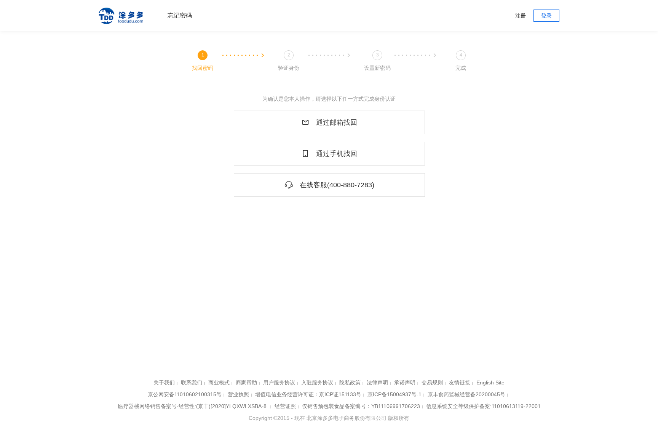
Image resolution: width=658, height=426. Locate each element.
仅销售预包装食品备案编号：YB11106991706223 (361, 406)
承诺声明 (404, 382)
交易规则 (432, 382)
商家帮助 (246, 382)
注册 (520, 16)
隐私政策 (350, 382)
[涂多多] (121, 16)
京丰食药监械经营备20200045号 (466, 394)
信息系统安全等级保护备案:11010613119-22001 (483, 406)
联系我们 (191, 382)
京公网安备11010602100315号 (185, 394)
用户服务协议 (279, 382)
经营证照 (285, 406)
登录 (546, 16)
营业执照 (238, 394)
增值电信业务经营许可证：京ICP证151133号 (308, 394)
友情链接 (459, 382)
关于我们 (164, 382)
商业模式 (219, 382)
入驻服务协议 (317, 382)
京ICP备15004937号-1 (394, 394)
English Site (490, 382)
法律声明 (377, 382)
